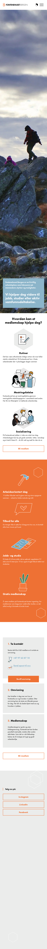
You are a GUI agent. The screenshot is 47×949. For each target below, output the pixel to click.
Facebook (23, 812)
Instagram (23, 797)
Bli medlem (23, 448)
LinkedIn (23, 804)
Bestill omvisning (23, 679)
